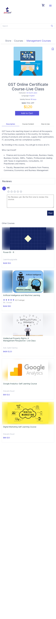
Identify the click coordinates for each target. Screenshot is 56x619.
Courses (18, 40)
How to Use (45, 124)
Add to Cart (27, 113)
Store (8, 40)
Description (10, 124)
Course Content (28, 124)
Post (50, 213)
